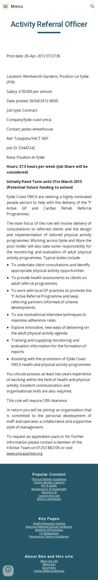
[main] (49, 26)
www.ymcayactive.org (25, 453)
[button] (5, 6)
